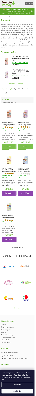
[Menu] (26, 4)
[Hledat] (18, 4)
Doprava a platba (6, 330)
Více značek (17, 308)
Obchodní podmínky (7, 335)
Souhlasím (17, 391)
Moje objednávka (6, 343)
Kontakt (3, 332)
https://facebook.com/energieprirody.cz (16, 359)
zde (3, 379)
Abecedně (5, 93)
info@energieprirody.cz (11, 353)
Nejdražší (25, 89)
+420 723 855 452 (9, 356)
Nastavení (17, 385)
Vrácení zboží (5, 340)
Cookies (3, 325)
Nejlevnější (17, 89)
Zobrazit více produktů (16, 83)
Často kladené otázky (7, 327)
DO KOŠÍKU (9, 193)
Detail (9, 146)
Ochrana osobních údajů (8, 337)
